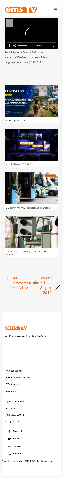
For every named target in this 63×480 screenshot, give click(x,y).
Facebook (17, 431)
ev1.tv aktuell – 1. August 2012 (42, 285)
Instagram (17, 445)
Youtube (16, 453)
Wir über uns (12, 384)
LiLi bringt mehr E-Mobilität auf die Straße (28, 207)
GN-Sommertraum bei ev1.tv (23, 283)
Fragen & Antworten (15, 414)
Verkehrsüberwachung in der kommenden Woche (28, 253)
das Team (11, 391)
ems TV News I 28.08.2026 (19, 164)
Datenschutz (11, 407)
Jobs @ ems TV (12, 421)
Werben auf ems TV (16, 370)
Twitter (16, 438)
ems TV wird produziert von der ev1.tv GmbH (26, 335)
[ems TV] (21, 11)
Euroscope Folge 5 (15, 120)
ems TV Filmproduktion (18, 377)
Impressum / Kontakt (15, 401)
